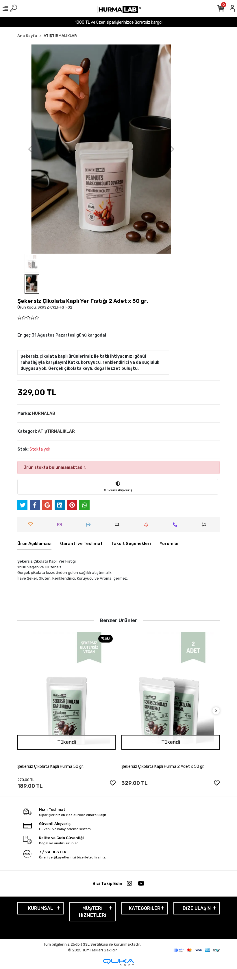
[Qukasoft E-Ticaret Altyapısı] (118, 962)
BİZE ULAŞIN (197, 908)
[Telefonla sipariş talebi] (176, 524)
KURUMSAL (40, 908)
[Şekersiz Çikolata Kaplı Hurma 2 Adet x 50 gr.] (170, 697)
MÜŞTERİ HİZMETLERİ (92, 911)
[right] (216, 711)
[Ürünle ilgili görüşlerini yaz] (90, 524)
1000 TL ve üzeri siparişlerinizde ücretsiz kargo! (118, 22)
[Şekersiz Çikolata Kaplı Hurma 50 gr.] (66, 697)
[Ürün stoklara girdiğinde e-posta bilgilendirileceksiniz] (147, 524)
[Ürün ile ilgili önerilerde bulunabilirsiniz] (205, 524)
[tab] (34, 543)
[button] (29, 149)
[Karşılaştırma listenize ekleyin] (119, 524)
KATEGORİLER (144, 908)
